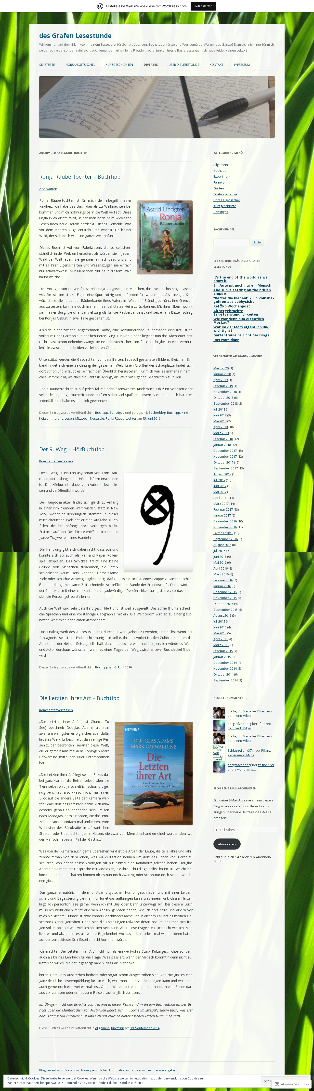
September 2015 (225, 609)
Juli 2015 (219, 621)
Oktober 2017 (223, 462)
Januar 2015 (222, 656)
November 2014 (225, 668)
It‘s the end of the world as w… (251, 767)
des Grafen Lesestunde (75, 35)
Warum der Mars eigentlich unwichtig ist (241, 329)
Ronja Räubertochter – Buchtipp (79, 176)
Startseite (47, 65)
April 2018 (220, 427)
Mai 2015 (219, 633)
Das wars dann (226, 339)
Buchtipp (101, 412)
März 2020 (221, 368)
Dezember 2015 (225, 592)
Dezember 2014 (225, 662)
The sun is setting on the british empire (242, 292)
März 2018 (221, 433)
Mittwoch (82, 418)
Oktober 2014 (223, 674)
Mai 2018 (219, 421)
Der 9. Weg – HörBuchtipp (72, 449)
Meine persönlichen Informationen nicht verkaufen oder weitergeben (129, 1070)
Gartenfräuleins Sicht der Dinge (241, 335)
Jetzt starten (203, 6)
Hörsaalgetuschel (80, 65)
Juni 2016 (219, 556)
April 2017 (220, 497)
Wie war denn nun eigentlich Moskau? (238, 321)
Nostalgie (97, 418)
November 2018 (225, 391)
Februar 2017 (223, 509)
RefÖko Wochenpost (231, 306)
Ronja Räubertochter (120, 418)
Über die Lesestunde (184, 65)
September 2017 (225, 468)
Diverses (151, 65)
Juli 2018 (219, 409)
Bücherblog (157, 412)
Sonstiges (117, 412)
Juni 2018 (219, 415)
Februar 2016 (223, 580)
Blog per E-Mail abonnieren (234, 788)
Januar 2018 (222, 444)
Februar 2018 (223, 439)
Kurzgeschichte (224, 206)
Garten (218, 188)
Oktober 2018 (223, 397)
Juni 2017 (219, 486)
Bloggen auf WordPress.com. (59, 1070)
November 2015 (225, 598)
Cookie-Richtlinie (131, 1083)
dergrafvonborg (239, 723)
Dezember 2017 (225, 450)
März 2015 (221, 645)
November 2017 (225, 456)
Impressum (242, 65)
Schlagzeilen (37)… (241, 750)
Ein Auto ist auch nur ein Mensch (242, 285)
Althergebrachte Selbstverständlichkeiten (235, 312)
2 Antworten (48, 188)
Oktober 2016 (223, 533)
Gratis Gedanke (225, 194)
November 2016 (225, 527)
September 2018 (225, 403)
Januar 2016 (222, 586)
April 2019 (220, 380)
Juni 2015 (219, 627)
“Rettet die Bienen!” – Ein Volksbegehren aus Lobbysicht (243, 300)
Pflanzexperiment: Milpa (250, 713)
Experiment (221, 176)
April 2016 (220, 568)
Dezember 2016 (225, 521)
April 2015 (220, 639)
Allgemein (102, 1028)
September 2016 (225, 539)
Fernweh (219, 182)
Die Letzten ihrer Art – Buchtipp (79, 698)
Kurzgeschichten (119, 65)
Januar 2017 (222, 515)
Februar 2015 (223, 651)
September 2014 (225, 680)
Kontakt (216, 65)
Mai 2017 (219, 492)
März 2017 (221, 503)
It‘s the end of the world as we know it (240, 279)
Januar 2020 (222, 374)
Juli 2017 (219, 480)
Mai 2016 (219, 562)
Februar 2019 (223, 386)
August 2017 (222, 474)
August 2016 (222, 545)
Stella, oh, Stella (239, 711)
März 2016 (221, 574)
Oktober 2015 (223, 603)
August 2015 (222, 615)
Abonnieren (227, 844)
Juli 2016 (219, 550)
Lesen (69, 418)
